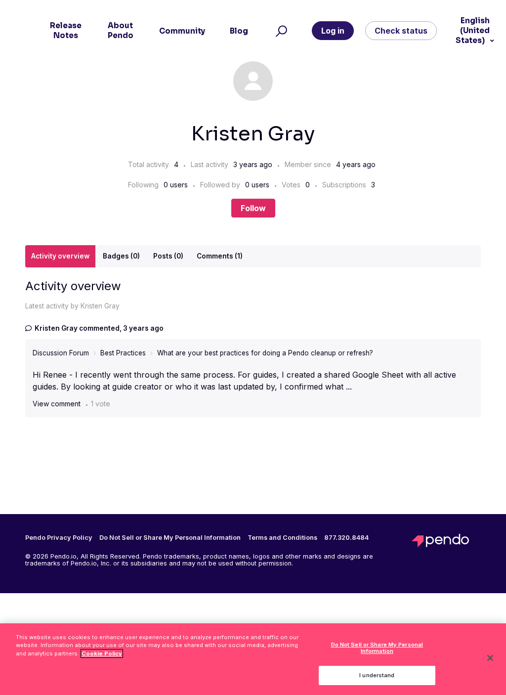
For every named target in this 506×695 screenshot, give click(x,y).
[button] (280, 31)
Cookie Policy (102, 653)
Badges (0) (121, 256)
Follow (253, 208)
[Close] (490, 658)
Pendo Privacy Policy (58, 537)
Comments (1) (220, 256)
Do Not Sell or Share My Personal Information (377, 647)
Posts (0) (168, 256)
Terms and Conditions (282, 537)
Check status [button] (401, 31)
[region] (253, 659)
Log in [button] (332, 31)
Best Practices (123, 353)
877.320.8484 (346, 537)
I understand (376, 675)
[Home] (446, 540)
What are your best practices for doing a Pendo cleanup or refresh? (265, 353)
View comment (57, 403)
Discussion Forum (61, 353)
